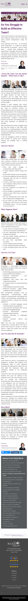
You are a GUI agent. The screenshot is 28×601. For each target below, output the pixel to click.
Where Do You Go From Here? (11, 460)
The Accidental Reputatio (10, 526)
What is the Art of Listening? (11, 504)
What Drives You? (7, 508)
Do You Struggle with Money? (11, 487)
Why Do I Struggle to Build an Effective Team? (14, 474)
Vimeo (14, 580)
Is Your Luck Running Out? (10, 469)
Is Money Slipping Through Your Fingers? (12, 484)
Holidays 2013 (6, 521)
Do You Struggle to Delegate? (11, 465)
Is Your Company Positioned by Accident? (11, 490)
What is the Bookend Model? (11, 498)
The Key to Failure (8, 523)
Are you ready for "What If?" (10, 517)
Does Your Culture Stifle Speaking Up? (13, 463)
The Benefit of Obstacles (10, 494)
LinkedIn (14, 575)
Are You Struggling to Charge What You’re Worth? (13, 480)
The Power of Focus (8, 519)
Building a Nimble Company (10, 496)
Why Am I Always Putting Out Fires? (13, 477)
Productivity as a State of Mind (12, 506)
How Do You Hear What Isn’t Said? (12, 471)
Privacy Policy (13, 587)
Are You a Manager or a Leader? (11, 467)
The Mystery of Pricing (9, 511)
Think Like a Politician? (9, 500)
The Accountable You (9, 515)
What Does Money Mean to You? (11, 513)
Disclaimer (18, 587)
